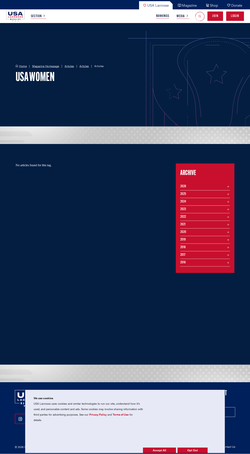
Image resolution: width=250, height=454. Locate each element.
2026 (183, 186)
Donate (236, 5)
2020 (183, 232)
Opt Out (192, 450)
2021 (183, 224)
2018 (183, 247)
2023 (183, 209)
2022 (183, 217)
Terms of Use (121, 414)
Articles (69, 66)
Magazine (189, 5)
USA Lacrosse (158, 5)
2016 (183, 262)
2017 (182, 255)
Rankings (162, 16)
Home (23, 66)
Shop (214, 5)
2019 (183, 240)
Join (215, 16)
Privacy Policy (98, 414)
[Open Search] (200, 16)
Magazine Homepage (45, 66)
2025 (183, 194)
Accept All (159, 450)
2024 (183, 201)
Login (235, 16)
